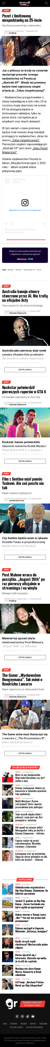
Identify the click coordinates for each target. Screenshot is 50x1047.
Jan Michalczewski (16, 501)
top (39, 270)
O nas (5, 1023)
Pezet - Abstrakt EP (26, 270)
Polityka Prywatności (34, 1027)
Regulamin (43, 1023)
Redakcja (12, 33)
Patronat (13, 1023)
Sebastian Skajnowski (17, 313)
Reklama (24, 1023)
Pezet (11, 270)
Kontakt (33, 1023)
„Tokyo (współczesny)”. (25, 140)
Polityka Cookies (16, 1027)
